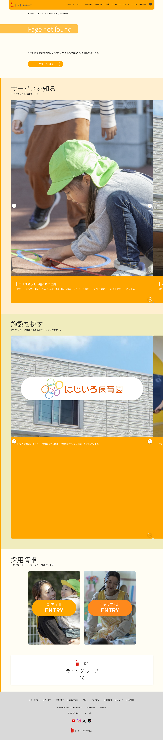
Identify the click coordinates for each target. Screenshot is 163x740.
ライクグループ (82, 670)
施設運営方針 (99, 4)
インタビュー (116, 4)
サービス (79, 4)
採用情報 (142, 4)
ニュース (134, 4)
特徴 (107, 4)
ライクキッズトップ (35, 13)
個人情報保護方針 (74, 713)
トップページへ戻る (44, 63)
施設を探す (89, 4)
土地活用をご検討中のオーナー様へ (69, 707)
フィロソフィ (69, 4)
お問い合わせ (90, 707)
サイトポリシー (89, 713)
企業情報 (126, 4)
